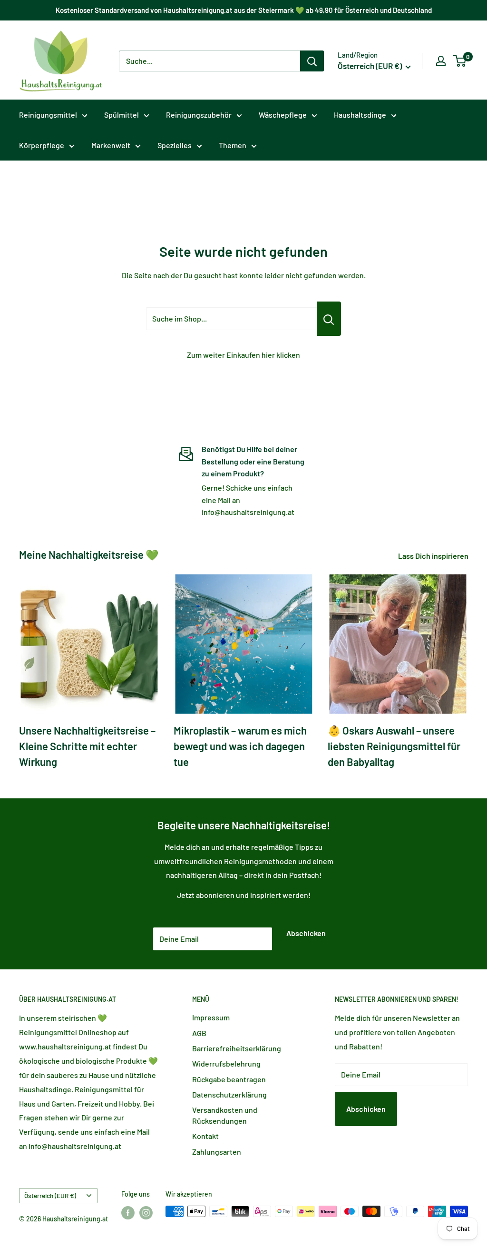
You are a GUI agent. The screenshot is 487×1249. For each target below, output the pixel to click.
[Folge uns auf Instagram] (146, 1212)
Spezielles (174, 145)
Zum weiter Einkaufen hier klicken (243, 354)
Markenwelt (110, 145)
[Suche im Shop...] (329, 319)
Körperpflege (41, 145)
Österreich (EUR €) (50, 1195)
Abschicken (306, 932)
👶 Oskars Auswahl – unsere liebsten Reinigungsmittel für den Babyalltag (394, 746)
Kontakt (205, 1135)
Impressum (211, 1017)
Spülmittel (121, 114)
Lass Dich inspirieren (434, 555)
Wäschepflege (283, 114)
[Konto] (441, 61)
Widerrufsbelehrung (226, 1063)
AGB (199, 1032)
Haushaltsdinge (360, 114)
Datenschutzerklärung (229, 1094)
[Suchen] (312, 60)
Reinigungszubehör (199, 114)
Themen (232, 145)
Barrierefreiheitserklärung (236, 1048)
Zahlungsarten (216, 1151)
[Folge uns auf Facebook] (128, 1212)
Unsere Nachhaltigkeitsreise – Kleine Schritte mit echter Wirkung (87, 746)
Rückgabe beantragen (229, 1079)
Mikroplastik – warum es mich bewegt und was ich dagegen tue (240, 746)
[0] (460, 61)
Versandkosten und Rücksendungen (224, 1115)
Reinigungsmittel (48, 114)
